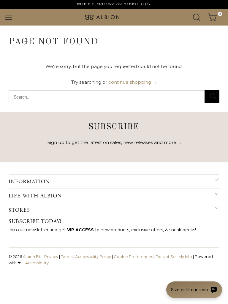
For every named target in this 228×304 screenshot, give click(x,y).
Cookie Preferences (133, 256)
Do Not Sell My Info (174, 256)
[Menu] (8, 17)
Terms (66, 256)
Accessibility (37, 262)
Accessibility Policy (93, 256)
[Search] (196, 17)
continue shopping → (132, 82)
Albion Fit (32, 256)
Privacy (51, 256)
